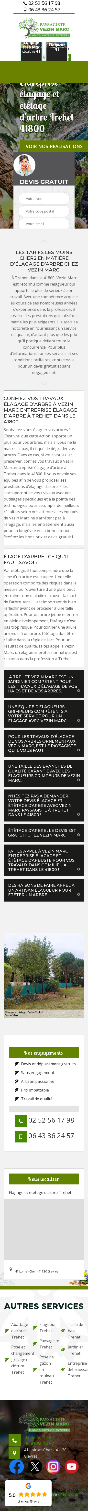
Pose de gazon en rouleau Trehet (46, 1369)
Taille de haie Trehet (75, 1331)
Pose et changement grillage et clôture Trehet (19, 1359)
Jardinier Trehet (75, 1350)
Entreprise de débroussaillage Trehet (75, 1370)
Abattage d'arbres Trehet (19, 1331)
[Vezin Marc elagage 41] (44, 27)
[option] (31, 47)
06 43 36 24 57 (43, 10)
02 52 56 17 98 (43, 3)
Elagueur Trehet (47, 1327)
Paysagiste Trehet (47, 1344)
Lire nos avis (28, 1501)
